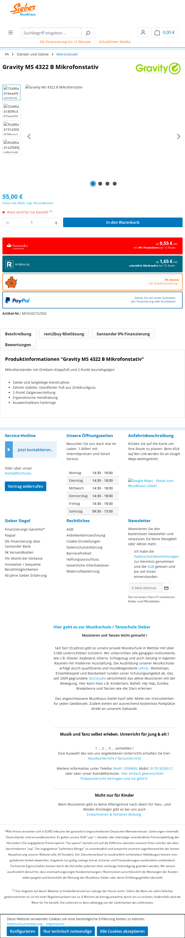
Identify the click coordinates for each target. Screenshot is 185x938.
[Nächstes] (178, 136)
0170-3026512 (161, 768)
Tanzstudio (97, 678)
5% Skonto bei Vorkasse (24, 558)
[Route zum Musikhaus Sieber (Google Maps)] (154, 490)
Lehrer (143, 668)
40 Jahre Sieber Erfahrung (26, 575)
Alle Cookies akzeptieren (122, 931)
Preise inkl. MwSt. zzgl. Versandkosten (27, 203)
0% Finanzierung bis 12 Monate (60, 41)
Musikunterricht (101, 758)
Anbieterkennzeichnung (85, 535)
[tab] (18, 334)
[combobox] (51, 32)
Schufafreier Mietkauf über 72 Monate (125, 41)
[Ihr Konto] (143, 32)
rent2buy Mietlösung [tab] (64, 334)
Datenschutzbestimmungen (156, 556)
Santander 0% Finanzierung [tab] (123, 334)
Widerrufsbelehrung (82, 571)
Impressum (55, 924)
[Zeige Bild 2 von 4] (100, 184)
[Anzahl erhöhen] (56, 222)
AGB (69, 529)
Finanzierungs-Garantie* (25, 529)
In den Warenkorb (122, 222)
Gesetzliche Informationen (87, 565)
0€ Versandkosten (19, 552)
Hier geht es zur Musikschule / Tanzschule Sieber (102, 627)
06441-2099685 (125, 768)
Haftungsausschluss (82, 559)
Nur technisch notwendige (67, 931)
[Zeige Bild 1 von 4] (93, 184)
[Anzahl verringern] (7, 222)
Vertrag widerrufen (25, 486)
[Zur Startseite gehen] (19, 9)
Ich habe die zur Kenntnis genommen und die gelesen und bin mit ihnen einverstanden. (156, 564)
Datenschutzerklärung (84, 547)
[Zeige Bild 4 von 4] (115, 184)
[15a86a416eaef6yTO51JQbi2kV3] (103, 136)
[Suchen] (87, 32)
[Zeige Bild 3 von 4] (107, 184)
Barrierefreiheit (79, 553)
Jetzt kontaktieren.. (35, 449)
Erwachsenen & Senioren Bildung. (114, 814)
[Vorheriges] (29, 136)
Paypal (10, 535)
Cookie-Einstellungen (83, 541)
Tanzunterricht (129, 758)
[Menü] (10, 32)
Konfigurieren (22, 931)
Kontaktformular (18, 473)
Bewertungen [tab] (18, 344)
